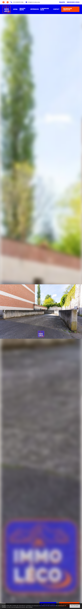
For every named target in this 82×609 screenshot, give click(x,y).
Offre (15, 9)
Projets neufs (22, 9)
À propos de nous (44, 9)
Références (34, 9)
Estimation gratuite (67, 9)
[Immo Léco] (7, 9)
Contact (56, 9)
